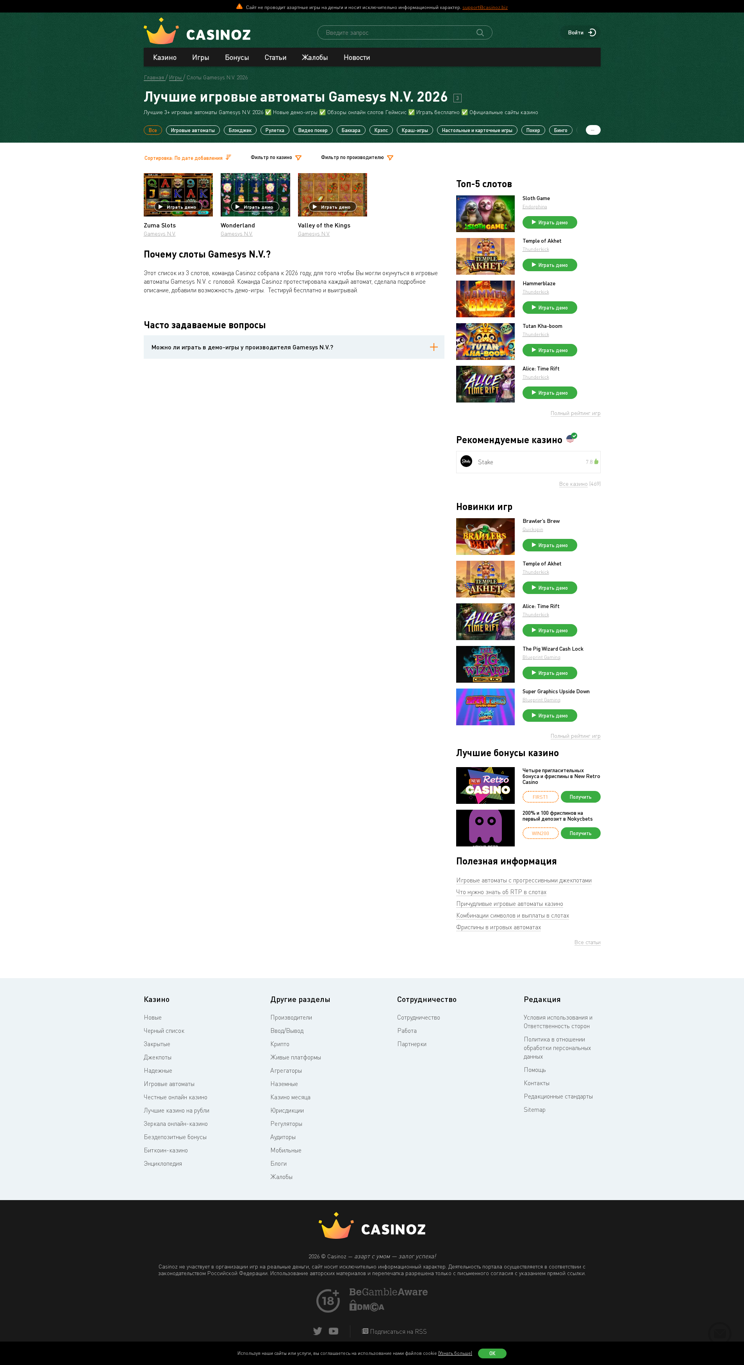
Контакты (537, 1083)
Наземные (284, 1084)
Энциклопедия (163, 1163)
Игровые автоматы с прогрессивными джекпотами (524, 880)
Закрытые (157, 1044)
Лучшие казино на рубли (176, 1110)
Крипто (279, 1044)
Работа (407, 1030)
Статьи (276, 57)
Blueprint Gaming (541, 657)
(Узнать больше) (455, 1353)
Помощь (535, 1069)
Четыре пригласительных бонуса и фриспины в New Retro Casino (561, 776)
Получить (581, 797)
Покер (533, 130)
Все (153, 130)
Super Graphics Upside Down (556, 691)
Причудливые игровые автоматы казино (509, 903)
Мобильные (286, 1150)
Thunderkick (536, 249)
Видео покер (313, 130)
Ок (492, 1353)
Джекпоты (157, 1057)
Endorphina (535, 206)
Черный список (164, 1030)
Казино (165, 57)
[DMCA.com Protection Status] (367, 1309)
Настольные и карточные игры (477, 130)
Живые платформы (295, 1057)
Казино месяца (290, 1097)
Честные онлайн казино (175, 1097)
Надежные (158, 1070)
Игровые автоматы (193, 130)
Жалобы (315, 57)
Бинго (560, 130)
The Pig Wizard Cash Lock (553, 648)
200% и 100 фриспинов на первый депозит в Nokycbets (558, 816)
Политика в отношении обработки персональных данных (557, 1047)
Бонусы (237, 57)
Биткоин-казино (166, 1150)
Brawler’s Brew (541, 521)
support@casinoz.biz (485, 7)
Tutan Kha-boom (542, 326)
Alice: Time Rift (541, 368)
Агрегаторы (286, 1070)
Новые (153, 1017)
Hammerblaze (539, 283)
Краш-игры (415, 130)
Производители (291, 1017)
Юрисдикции (287, 1110)
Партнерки (411, 1044)
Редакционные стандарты (558, 1096)
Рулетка (275, 130)
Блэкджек (240, 130)
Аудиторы (283, 1137)
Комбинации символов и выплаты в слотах (512, 915)
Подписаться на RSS (397, 1331)
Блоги (278, 1163)
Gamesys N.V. (160, 233)
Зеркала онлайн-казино (176, 1123)
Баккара (351, 130)
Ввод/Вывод (286, 1030)
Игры (200, 57)
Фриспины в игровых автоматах (498, 927)
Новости (357, 57)
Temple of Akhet (542, 240)
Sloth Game (536, 198)
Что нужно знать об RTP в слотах (501, 892)
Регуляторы (286, 1123)
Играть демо (181, 206)
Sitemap (535, 1109)
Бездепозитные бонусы (175, 1137)
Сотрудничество (418, 1017)
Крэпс (381, 130)
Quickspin (533, 529)
